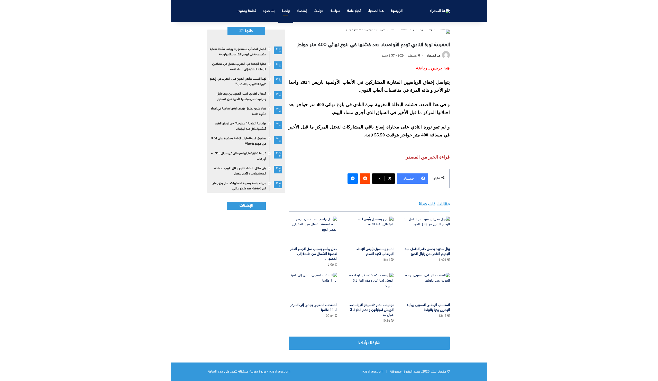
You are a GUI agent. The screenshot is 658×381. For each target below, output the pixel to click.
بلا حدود (269, 11)
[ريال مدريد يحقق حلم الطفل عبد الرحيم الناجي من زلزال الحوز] (425, 230)
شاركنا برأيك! (369, 343)
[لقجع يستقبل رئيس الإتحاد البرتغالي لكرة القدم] (369, 230)
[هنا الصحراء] (440, 11)
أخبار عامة (354, 11)
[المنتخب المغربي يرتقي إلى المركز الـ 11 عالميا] (313, 286)
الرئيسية (397, 11)
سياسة (335, 11)
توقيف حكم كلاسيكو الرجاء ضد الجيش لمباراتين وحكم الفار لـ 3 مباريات (371, 310)
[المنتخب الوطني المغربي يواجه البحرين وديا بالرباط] (425, 286)
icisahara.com (372, 372)
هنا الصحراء (376, 11)
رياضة (286, 11)
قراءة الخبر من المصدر (428, 157)
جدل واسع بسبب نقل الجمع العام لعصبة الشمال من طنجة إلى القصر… (313, 254)
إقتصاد (302, 11)
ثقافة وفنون (247, 11)
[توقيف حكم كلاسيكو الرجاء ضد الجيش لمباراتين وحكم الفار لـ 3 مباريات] (369, 286)
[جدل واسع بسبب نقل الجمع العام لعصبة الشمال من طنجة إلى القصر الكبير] (313, 230)
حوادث (318, 11)
